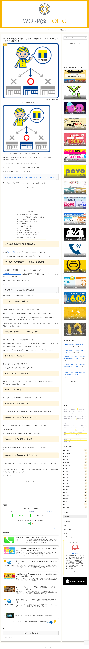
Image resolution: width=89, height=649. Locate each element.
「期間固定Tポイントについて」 (12, 274)
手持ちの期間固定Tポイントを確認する (28, 214)
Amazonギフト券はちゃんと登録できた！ (28, 237)
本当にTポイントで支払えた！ (26, 230)
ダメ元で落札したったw (24, 223)
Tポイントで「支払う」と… (25, 228)
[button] (40, 515)
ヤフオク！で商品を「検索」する (26, 219)
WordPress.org (68, 537)
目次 (28, 211)
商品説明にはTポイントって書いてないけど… (29, 221)
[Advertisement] (31, 197)
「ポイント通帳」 (12, 252)
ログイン (66, 526)
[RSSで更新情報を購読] (32, 523)
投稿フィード (67, 529)
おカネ (5, 505)
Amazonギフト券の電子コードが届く (27, 235)
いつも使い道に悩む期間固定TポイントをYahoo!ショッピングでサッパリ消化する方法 (29, 177)
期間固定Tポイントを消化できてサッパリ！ (29, 232)
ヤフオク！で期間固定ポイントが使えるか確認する (31, 217)
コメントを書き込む (31, 633)
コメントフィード (69, 533)
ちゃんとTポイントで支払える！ (26, 226)
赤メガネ (75, 553)
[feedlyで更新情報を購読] (74, 571)
